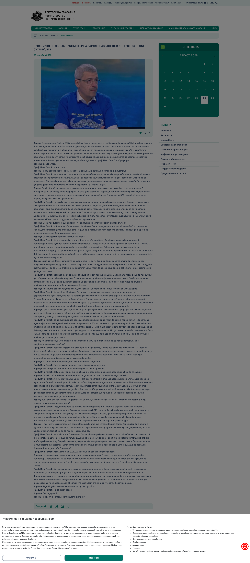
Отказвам (31, 557)
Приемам (94, 557)
